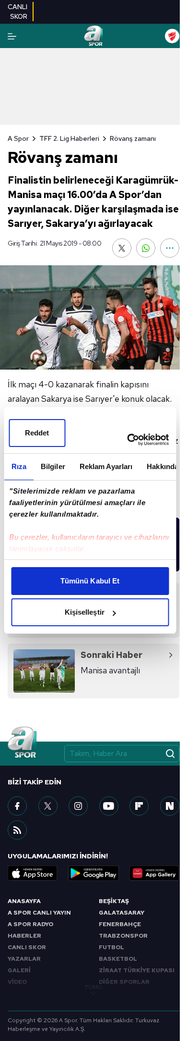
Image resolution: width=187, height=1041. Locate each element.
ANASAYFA (24, 901)
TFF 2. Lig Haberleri (69, 138)
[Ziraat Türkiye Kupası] (172, 36)
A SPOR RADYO (30, 924)
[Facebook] (17, 806)
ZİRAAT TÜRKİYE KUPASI (137, 970)
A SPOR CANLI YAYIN (39, 913)
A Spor (18, 138)
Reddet (37, 433)
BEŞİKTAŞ (114, 901)
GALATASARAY (121, 913)
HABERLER (24, 936)
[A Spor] (93, 36)
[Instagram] (78, 806)
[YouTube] (108, 806)
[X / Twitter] (48, 806)
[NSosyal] (169, 806)
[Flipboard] (139, 806)
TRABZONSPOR (123, 936)
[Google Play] (93, 873)
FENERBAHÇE (120, 924)
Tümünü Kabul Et (90, 581)
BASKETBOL (118, 959)
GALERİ (19, 970)
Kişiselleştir (85, 612)
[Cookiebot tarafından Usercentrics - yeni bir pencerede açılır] (128, 440)
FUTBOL (111, 947)
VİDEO (17, 982)
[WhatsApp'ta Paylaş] (145, 248)
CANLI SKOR (27, 947)
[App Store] (33, 873)
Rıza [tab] (18, 466)
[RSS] (17, 830)
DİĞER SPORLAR (124, 982)
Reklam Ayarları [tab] (105, 466)
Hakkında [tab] (162, 466)
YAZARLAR (24, 959)
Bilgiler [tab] (52, 466)
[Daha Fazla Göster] (169, 248)
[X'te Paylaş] (121, 248)
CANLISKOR (17, 11)
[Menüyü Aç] (12, 36)
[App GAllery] (154, 873)
